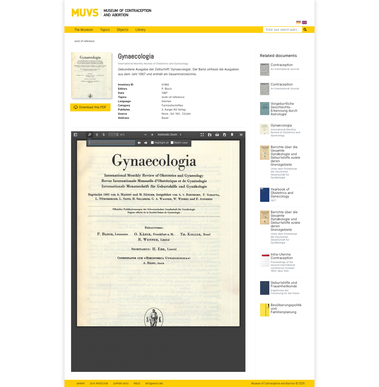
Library (140, 29)
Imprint (81, 383)
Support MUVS (121, 383)
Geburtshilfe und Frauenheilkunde (284, 284)
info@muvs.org (154, 383)
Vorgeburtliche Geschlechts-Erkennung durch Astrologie (284, 109)
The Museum (83, 29)
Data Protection (99, 383)
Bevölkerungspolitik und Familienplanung (286, 308)
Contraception (282, 65)
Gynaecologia (281, 125)
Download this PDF (92, 107)
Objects (122, 29)
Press (137, 383)
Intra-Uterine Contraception (282, 256)
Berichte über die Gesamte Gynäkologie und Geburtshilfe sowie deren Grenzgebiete (285, 155)
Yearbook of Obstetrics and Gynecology (282, 193)
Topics (105, 29)
